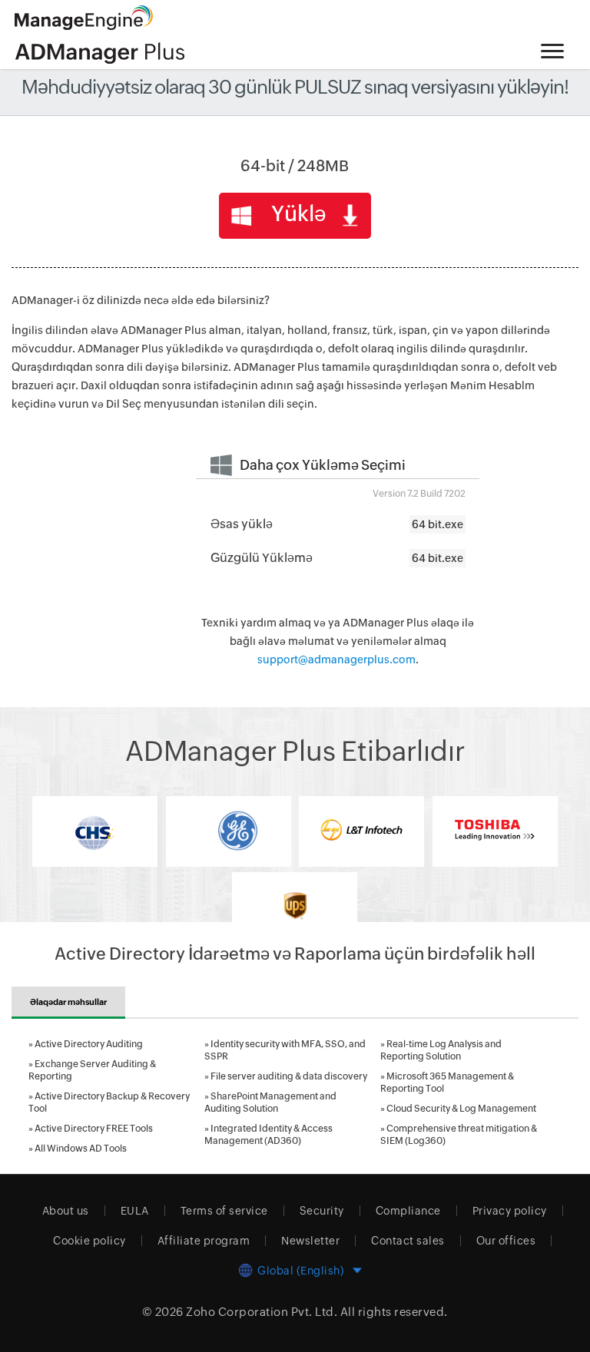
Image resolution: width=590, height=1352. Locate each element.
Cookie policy (89, 1240)
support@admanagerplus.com (336, 659)
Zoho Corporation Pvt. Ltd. (261, 1311)
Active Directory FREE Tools (94, 1128)
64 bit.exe (437, 524)
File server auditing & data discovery (288, 1076)
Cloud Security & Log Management (461, 1108)
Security (322, 1210)
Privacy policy (509, 1210)
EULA (135, 1210)
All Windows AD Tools (81, 1148)
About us (65, 1210)
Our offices (506, 1240)
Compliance (408, 1210)
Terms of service (224, 1210)
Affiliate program (203, 1240)
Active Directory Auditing (89, 1044)
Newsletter (310, 1240)
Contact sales (408, 1240)
